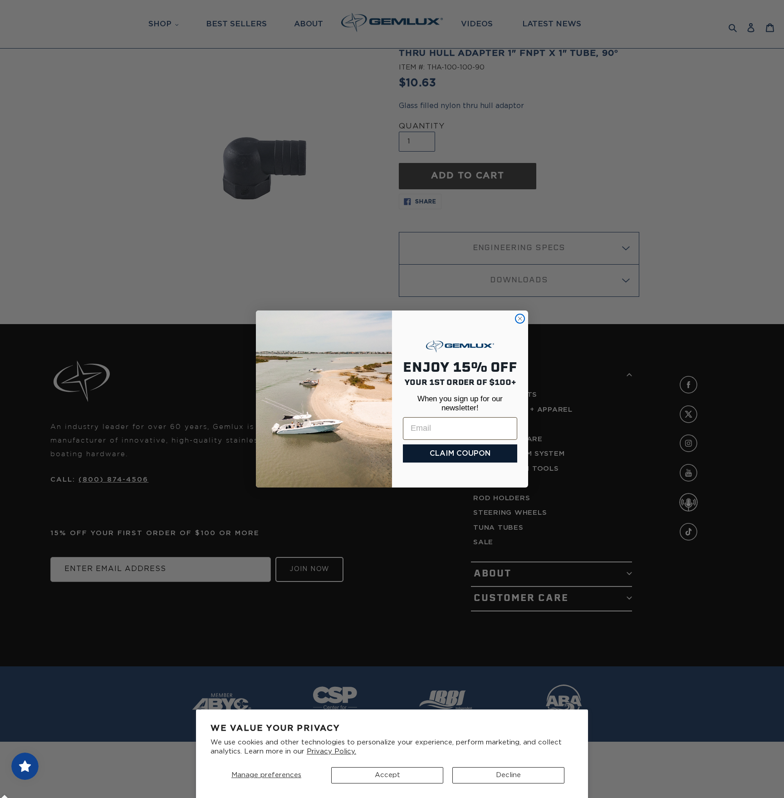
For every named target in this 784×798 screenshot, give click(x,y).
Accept (387, 775)
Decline (508, 775)
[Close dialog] (519, 318)
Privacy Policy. (331, 751)
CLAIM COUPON (460, 453)
